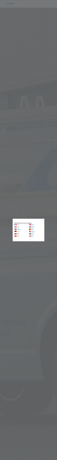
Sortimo (18, 224)
